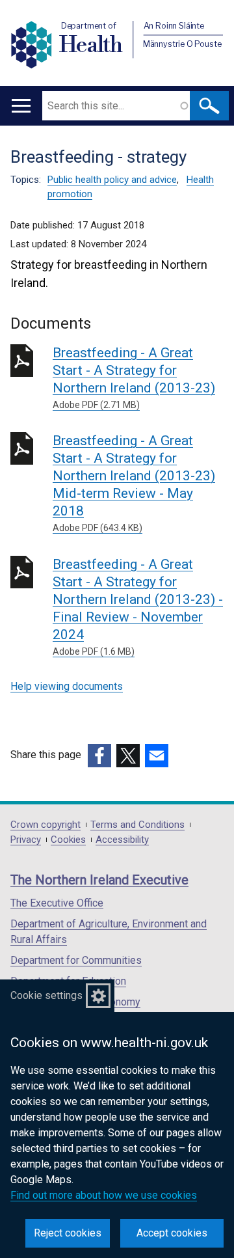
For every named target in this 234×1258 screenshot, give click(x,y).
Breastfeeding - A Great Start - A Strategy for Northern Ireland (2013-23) (134, 377)
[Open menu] (21, 105)
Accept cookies (171, 1233)
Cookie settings (46, 995)
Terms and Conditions (137, 825)
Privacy (25, 840)
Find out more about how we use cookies (103, 1195)
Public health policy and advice (112, 179)
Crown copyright (45, 825)
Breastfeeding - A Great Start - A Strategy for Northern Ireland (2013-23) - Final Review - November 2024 (138, 606)
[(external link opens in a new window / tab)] (99, 755)
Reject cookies (67, 1233)
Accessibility (122, 840)
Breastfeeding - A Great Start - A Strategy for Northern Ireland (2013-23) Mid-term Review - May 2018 (134, 483)
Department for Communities (76, 960)
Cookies (68, 840)
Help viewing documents (66, 686)
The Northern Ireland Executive (99, 880)
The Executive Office (56, 903)
